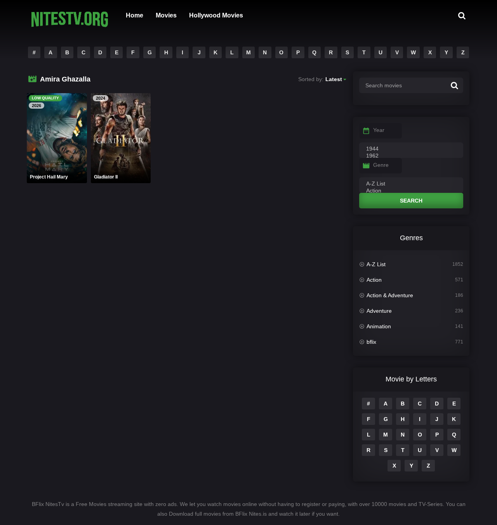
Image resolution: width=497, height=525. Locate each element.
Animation (379, 326)
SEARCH (411, 201)
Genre (381, 165)
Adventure (379, 311)
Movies (166, 15)
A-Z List (376, 264)
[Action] (411, 190)
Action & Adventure (390, 295)
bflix (371, 342)
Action (374, 280)
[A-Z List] (411, 183)
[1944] (411, 149)
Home (134, 15)
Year (378, 130)
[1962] (411, 155)
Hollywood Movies (216, 15)
